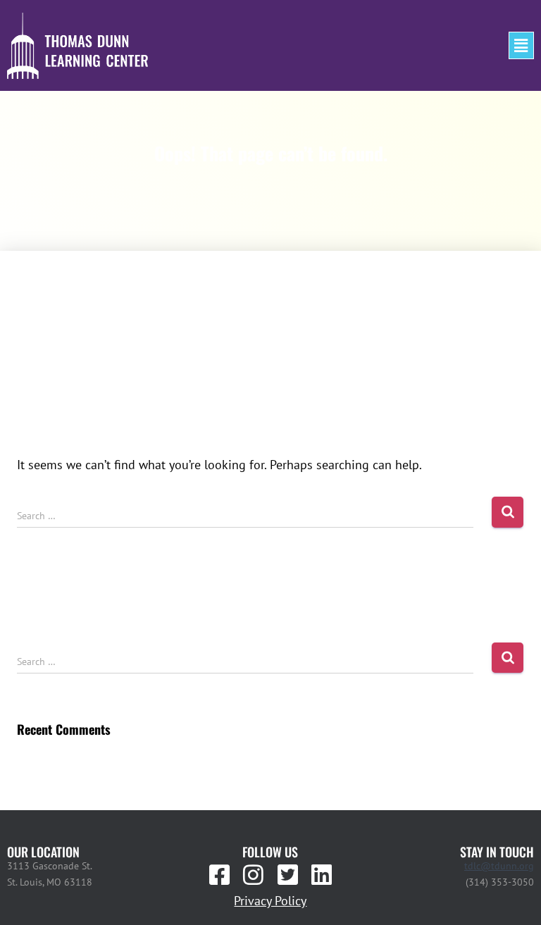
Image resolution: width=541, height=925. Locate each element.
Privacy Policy (270, 901)
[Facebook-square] (220, 874)
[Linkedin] (321, 874)
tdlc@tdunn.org (499, 865)
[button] (521, 45)
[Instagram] (253, 874)
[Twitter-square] (287, 874)
